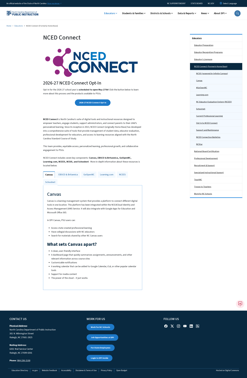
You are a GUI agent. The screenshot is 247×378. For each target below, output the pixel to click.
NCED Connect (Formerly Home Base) (210, 66)
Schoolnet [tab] (50, 182)
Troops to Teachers (202, 186)
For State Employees (100, 347)
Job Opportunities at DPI (102, 337)
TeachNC (198, 179)
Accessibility (66, 370)
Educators (18, 25)
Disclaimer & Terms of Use (86, 370)
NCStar (199, 144)
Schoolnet (200, 109)
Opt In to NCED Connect (207, 123)
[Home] (22, 10)
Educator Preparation (203, 45)
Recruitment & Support (204, 165)
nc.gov (35, 370)
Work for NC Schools (203, 193)
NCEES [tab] (122, 174)
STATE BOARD (197, 3)
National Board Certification (206, 151)
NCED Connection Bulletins (208, 137)
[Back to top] (240, 304)
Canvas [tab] (49, 174)
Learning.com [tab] (106, 174)
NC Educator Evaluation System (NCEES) (214, 101)
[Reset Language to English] (221, 3)
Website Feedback (49, 370)
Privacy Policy (106, 370)
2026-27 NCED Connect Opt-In (92, 102)
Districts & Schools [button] (160, 13)
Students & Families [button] (132, 13)
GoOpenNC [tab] (88, 174)
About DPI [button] (219, 13)
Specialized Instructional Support (209, 172)
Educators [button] (109, 13)
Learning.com (202, 94)
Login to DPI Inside (99, 358)
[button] (237, 13)
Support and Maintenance (207, 130)
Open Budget (121, 370)
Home (8, 25)
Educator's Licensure (203, 59)
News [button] (204, 13)
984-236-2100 (23, 360)
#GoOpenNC (201, 87)
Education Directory (20, 370)
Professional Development (206, 158)
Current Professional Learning (209, 116)
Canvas (199, 80)
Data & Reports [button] (186, 13)
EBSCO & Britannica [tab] (68, 174)
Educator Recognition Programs (208, 52)
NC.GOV (211, 3)
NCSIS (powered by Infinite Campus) (212, 73)
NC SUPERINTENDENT (176, 3)
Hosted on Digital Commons (227, 370)
